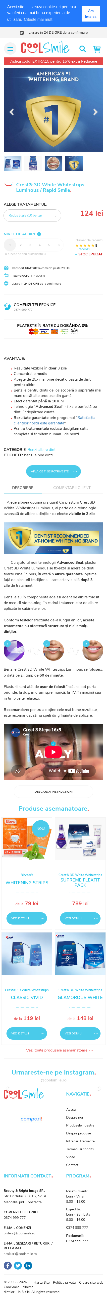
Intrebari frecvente (80, 1141)
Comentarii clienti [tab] (72, 487)
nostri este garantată (46, 423)
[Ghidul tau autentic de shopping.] (31, 1119)
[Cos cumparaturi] (98, 49)
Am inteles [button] (91, 14)
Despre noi (74, 1117)
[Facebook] (8, 1265)
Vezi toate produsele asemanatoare (53, 1050)
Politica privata (64, 1282)
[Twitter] (18, 1265)
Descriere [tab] (22, 487)
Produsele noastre (80, 1125)
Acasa (71, 1109)
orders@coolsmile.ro (19, 1233)
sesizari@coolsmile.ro (20, 1253)
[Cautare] (82, 49)
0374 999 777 (23, 310)
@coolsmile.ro (53, 1080)
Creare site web (91, 1282)
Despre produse (78, 1133)
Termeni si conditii (80, 1149)
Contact (72, 1165)
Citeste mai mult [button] (38, 19)
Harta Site (42, 1282)
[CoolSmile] (45, 47)
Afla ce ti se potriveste (50, 471)
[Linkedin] (28, 1265)
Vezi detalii (20, 918)
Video (70, 1157)
